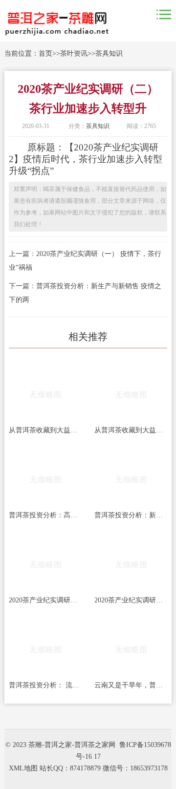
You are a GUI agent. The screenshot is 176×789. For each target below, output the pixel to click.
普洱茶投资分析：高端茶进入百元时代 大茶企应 (45, 515)
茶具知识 (109, 53)
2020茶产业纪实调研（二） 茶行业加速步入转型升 (45, 600)
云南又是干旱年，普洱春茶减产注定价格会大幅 (130, 685)
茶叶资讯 (74, 53)
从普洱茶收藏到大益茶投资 (45, 430)
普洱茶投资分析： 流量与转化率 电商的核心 (45, 685)
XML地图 (23, 768)
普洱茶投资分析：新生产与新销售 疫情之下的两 (130, 515)
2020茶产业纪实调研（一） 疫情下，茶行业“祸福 (130, 600)
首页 (45, 53)
